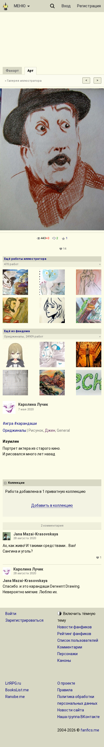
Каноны (64, 660)
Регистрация (89, 5)
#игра (8, 423)
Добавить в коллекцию (52, 505)
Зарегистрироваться (24, 620)
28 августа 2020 (24, 538)
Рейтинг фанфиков (74, 634)
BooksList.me (17, 690)
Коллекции (16, 483)
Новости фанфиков (74, 627)
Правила (65, 690)
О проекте (66, 683)
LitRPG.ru (13, 683)
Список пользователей (77, 640)
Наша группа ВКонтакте (78, 717)
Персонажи (67, 654)
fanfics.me (90, 730)
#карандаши (25, 423)
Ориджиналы (14, 430)
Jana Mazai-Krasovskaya (35, 534)
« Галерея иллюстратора (23, 80)
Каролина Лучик (33, 404)
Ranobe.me (15, 697)
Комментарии (69, 647)
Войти (10, 613)
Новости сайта (70, 710)
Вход (66, 5)
